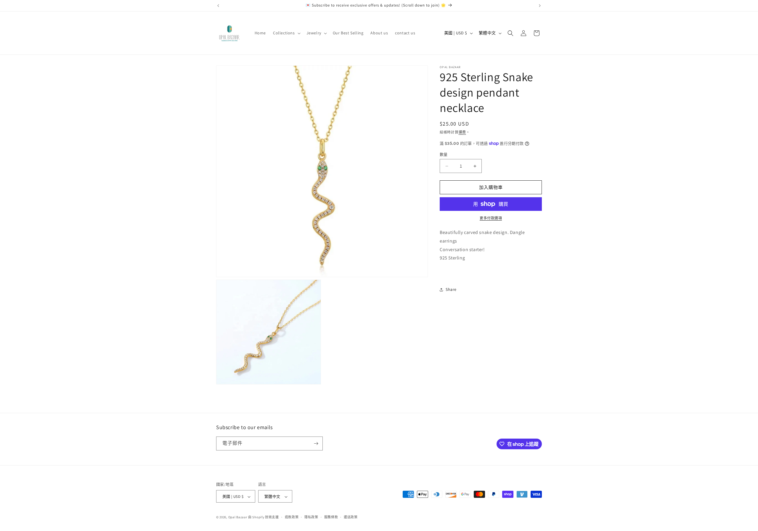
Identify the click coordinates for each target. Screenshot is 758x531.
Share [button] (451, 289)
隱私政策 (311, 517)
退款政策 (292, 517)
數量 (444, 154)
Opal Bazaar (238, 517)
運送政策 (351, 517)
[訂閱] (315, 443)
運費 (462, 132)
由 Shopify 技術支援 (263, 517)
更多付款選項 (491, 218)
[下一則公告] (539, 5)
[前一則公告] (218, 5)
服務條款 (331, 517)
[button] (286, 33)
